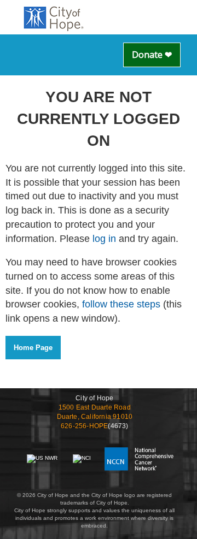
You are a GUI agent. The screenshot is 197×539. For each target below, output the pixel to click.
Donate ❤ (152, 55)
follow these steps (121, 304)
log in (104, 238)
